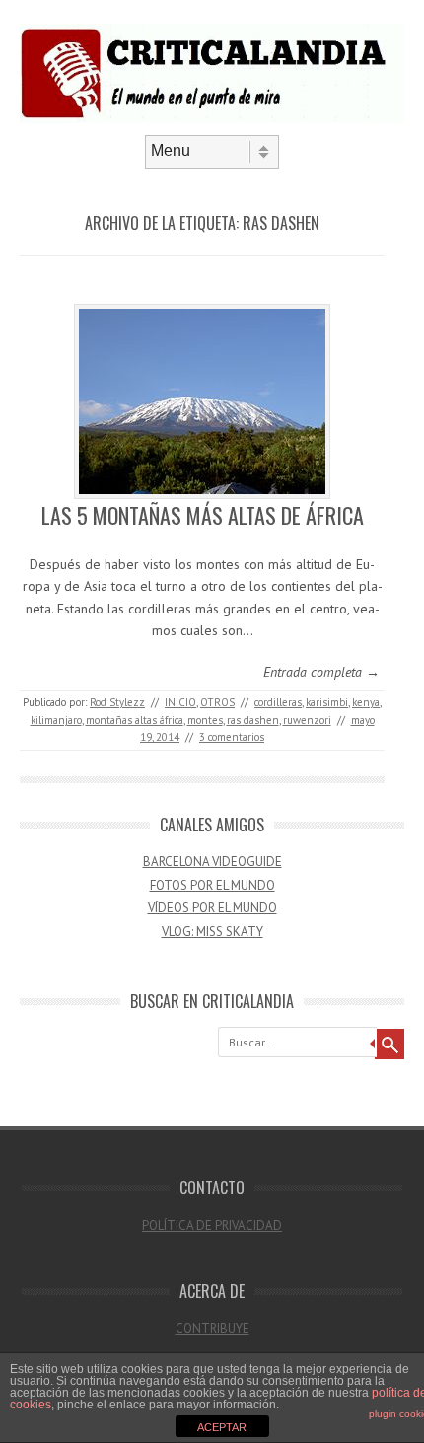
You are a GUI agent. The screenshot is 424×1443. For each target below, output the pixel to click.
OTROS (217, 702)
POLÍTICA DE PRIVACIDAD (212, 1225)
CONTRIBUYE (212, 1328)
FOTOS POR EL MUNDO (212, 885)
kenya (366, 702)
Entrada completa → (321, 672)
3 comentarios (231, 737)
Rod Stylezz (117, 702)
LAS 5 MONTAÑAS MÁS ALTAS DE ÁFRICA (202, 515)
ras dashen (253, 720)
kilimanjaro (56, 720)
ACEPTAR (222, 1427)
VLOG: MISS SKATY (212, 931)
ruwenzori (307, 720)
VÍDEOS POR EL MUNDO (212, 908)
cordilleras (278, 702)
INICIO (180, 702)
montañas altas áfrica (134, 720)
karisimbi (327, 702)
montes (205, 720)
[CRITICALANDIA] (212, 118)
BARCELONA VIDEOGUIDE (212, 861)
